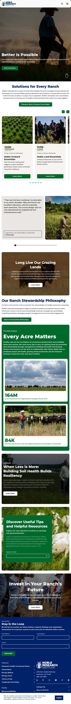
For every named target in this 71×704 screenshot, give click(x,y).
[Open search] (62, 3)
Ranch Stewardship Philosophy (16, 319)
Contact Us (40, 687)
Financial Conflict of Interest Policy (16, 666)
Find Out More (10, 68)
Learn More (35, 285)
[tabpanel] (50, 148)
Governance (6, 669)
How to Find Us (42, 690)
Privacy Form (7, 676)
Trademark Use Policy (10, 682)
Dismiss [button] (59, 698)
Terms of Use (7, 679)
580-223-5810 (41, 677)
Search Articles (11, 552)
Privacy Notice (30, 699)
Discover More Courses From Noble (35, 104)
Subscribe (8, 653)
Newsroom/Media (9, 691)
